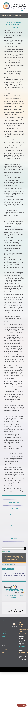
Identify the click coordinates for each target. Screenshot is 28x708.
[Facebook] (3, 649)
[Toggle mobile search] (22, 10)
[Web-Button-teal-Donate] (6, 551)
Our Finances (14, 515)
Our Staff (14, 538)
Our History (14, 508)
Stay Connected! (5, 637)
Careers (5, 624)
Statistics (14, 526)
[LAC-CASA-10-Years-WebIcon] (8, 564)
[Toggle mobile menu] (25, 10)
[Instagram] (3, 652)
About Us (5, 620)
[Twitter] (6, 649)
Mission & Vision (14, 502)
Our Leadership (14, 532)
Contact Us (5, 627)
